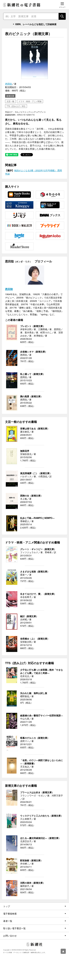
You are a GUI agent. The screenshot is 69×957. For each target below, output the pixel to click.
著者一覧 (7, 920)
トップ (6, 906)
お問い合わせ (10, 935)
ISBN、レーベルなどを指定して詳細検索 (35, 24)
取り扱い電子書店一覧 (14, 928)
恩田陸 (8, 83)
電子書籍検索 (10, 913)
